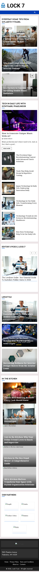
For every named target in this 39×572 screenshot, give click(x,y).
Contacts (22, 564)
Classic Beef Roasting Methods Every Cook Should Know (19, 399)
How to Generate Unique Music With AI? (19, 120)
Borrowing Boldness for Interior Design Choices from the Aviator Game (19, 366)
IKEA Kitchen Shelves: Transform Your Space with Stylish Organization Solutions (19, 482)
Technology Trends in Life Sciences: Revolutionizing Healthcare (8, 218)
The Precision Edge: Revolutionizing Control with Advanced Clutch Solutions (8, 158)
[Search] (34, 12)
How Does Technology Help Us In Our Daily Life (8, 233)
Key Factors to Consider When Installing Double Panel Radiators (18, 91)
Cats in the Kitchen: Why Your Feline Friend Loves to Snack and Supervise (18, 440)
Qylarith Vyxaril (9, 44)
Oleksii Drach (7, 139)
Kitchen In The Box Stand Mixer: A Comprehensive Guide (16, 461)
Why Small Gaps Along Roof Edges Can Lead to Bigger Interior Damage (17, 66)
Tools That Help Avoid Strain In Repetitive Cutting (8, 173)
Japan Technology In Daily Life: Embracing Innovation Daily (8, 188)
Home (6, 562)
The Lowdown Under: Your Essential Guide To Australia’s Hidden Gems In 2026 (19, 278)
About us (15, 564)
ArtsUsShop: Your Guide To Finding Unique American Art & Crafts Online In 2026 (19, 39)
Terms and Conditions (27, 562)
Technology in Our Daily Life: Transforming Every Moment (8, 203)
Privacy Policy (14, 562)
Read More (6, 148)
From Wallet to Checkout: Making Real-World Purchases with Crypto (18, 341)
